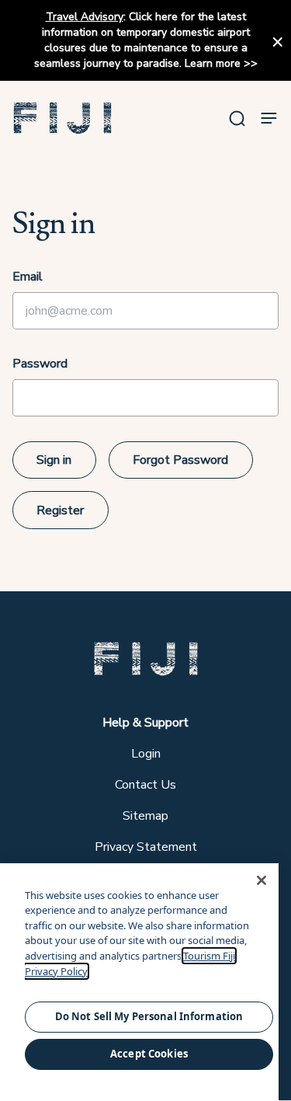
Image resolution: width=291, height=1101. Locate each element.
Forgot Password (180, 460)
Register (60, 510)
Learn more (213, 63)
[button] (62, 118)
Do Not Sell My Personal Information (149, 1016)
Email (27, 276)
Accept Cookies (149, 1054)
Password (40, 363)
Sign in (53, 460)
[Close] (261, 880)
